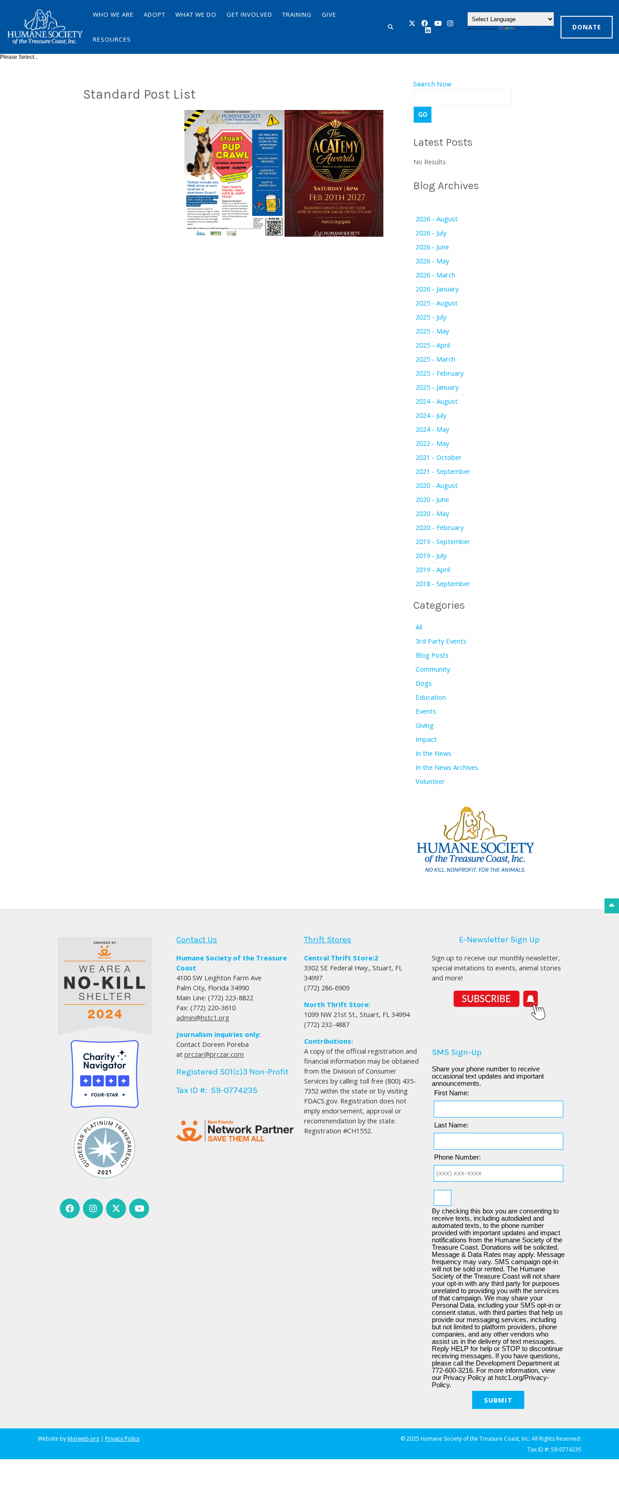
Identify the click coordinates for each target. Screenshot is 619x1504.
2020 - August (437, 485)
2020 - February (440, 527)
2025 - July (431, 316)
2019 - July (431, 555)
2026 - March (435, 274)
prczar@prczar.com (214, 1054)
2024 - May (432, 429)
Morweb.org (83, 1438)
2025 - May (432, 330)
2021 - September (443, 471)
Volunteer (430, 781)
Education (431, 697)
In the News (433, 753)
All (419, 626)
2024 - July (431, 415)
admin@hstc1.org (202, 1017)
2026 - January (437, 288)
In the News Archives (447, 767)
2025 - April (433, 344)
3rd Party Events (441, 640)
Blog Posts (432, 654)
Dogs (424, 683)
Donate (586, 27)
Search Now (432, 84)
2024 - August (437, 401)
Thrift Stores (327, 940)
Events (426, 711)
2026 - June (432, 246)
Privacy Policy (122, 1438)
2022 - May (432, 443)
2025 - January (437, 387)
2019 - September (443, 541)
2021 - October (439, 457)
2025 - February (440, 372)
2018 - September (443, 583)
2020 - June (432, 499)
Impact (426, 739)
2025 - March (435, 358)
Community (433, 668)
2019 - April (433, 569)
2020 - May (432, 513)
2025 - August (437, 302)
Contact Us (196, 940)
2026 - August (437, 218)
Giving (425, 725)
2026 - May (432, 260)
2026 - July (431, 232)
